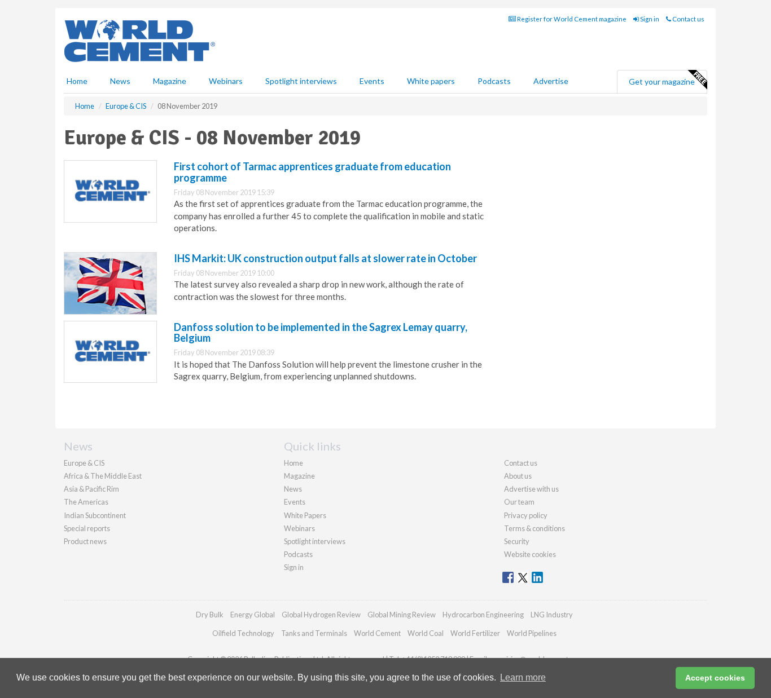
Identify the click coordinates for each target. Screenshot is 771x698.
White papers (431, 81)
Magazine (169, 81)
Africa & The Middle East (103, 475)
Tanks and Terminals (314, 633)
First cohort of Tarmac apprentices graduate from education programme (312, 172)
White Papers (305, 515)
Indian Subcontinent (95, 515)
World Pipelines (532, 633)
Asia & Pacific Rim (91, 488)
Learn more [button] (523, 677)
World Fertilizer (475, 633)
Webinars (226, 81)
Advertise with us (531, 488)
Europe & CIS (84, 462)
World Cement (377, 633)
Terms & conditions (534, 528)
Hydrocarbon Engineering (483, 614)
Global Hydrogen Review (321, 614)
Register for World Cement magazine (571, 19)
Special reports (87, 528)
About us (518, 475)
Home (77, 81)
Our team (519, 501)
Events (372, 81)
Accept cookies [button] (715, 677)
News (293, 488)
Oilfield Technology (243, 633)
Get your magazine (662, 81)
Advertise (550, 81)
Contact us (687, 19)
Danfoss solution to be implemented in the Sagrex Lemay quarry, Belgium (320, 332)
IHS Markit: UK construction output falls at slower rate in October (325, 258)
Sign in (649, 19)
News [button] (120, 81)
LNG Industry (552, 614)
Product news (85, 541)
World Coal (426, 633)
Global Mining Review (401, 614)
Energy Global (252, 614)
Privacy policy (525, 515)
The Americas (86, 501)
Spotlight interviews (301, 81)
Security (516, 541)
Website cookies (530, 554)
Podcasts (494, 81)
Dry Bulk (210, 614)
